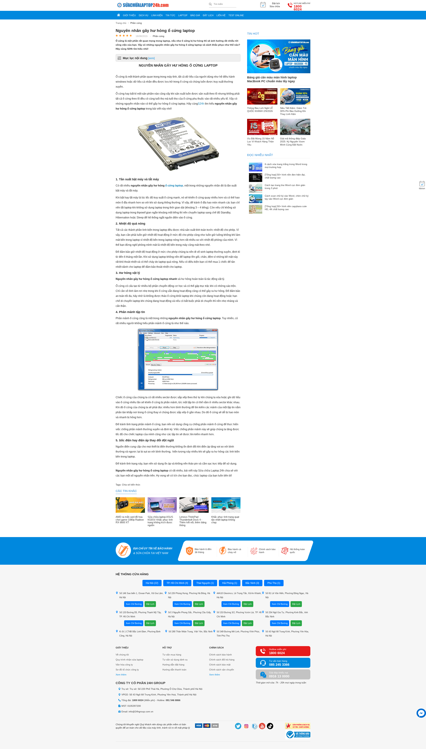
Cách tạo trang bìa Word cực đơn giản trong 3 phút (285, 186)
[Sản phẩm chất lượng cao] (297, 726)
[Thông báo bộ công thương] (297, 735)
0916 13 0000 (279, 676)
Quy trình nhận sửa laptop (129, 659)
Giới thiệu (129, 15)
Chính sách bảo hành (220, 654)
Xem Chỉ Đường (134, 604)
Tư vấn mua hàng (171, 654)
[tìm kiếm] (210, 4)
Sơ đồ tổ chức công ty (127, 669)
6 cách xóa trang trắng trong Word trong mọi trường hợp (286, 165)
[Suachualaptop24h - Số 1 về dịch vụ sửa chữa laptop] (162, 5)
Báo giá (195, 15)
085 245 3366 (279, 664)
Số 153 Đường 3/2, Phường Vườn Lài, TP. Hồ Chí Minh (239, 614)
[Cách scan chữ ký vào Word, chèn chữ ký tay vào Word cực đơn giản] (255, 199)
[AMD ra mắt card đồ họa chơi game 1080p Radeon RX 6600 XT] (130, 505)
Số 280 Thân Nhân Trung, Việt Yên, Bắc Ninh (191, 631)
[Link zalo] (254, 726)
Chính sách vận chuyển (221, 669)
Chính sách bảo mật (219, 664)
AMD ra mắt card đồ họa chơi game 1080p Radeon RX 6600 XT (130, 520)
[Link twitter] (238, 726)
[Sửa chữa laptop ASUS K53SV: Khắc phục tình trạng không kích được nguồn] (162, 505)
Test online (236, 15)
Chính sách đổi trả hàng (221, 659)
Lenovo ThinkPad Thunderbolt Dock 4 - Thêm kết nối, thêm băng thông (192, 521)
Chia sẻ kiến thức (131, 484)
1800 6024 (298, 8)
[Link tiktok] (270, 726)
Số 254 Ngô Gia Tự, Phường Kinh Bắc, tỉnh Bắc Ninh (286, 614)
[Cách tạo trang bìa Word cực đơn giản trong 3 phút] (255, 188)
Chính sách (216, 647)
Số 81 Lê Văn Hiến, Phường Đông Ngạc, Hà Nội (286, 595)
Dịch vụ (143, 15)
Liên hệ (220, 15)
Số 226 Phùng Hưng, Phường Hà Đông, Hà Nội (189, 595)
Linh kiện (157, 15)
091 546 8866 (173, 700)
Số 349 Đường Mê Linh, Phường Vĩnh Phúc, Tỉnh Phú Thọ (238, 633)
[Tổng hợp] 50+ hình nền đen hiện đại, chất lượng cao (285, 176)
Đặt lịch (208, 15)
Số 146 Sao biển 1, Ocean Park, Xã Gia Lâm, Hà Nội (141, 595)
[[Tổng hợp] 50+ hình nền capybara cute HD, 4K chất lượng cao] (255, 209)
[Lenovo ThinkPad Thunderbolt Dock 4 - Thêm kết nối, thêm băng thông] (194, 505)
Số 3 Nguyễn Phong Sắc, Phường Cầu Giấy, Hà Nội (189, 614)
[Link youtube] (262, 726)
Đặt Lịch (150, 604)
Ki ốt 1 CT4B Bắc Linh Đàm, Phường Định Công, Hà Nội (139, 633)
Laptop (182, 15)
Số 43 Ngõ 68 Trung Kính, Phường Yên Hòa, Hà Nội (287, 633)
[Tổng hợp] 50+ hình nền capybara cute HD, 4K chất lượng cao (286, 208)
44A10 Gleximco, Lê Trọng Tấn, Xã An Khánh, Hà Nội (239, 595)
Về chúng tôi (122, 654)
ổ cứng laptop (174, 185)
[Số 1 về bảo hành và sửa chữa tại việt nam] (123, 550)
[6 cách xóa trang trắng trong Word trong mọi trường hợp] (255, 167)
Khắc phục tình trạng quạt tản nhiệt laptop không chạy (225, 520)
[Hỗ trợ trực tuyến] (421, 713)
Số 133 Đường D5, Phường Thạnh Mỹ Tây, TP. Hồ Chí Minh (140, 614)
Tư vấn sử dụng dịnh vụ (175, 659)
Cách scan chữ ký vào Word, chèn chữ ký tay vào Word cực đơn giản (287, 197)
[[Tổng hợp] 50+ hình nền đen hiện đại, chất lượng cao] (255, 178)
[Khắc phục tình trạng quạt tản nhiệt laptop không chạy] (226, 505)
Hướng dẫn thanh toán (174, 669)
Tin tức (170, 15)
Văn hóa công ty (124, 664)
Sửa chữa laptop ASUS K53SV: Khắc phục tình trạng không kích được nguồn (160, 521)
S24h (201, 103)
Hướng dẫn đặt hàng (173, 664)
